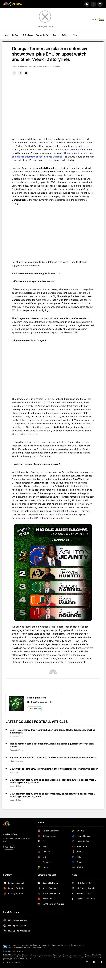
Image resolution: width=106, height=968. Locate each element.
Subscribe (9, 847)
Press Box (57, 945)
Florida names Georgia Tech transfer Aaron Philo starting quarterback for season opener (52, 745)
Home (6, 35)
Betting (64, 35)
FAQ (35, 945)
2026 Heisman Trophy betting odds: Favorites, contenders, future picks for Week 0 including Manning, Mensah (53, 781)
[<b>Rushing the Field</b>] (16, 703)
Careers (14, 945)
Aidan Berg (14, 772)
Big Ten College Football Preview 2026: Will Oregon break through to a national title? (53, 757)
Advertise (6, 945)
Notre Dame (28, 35)
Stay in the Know (10, 834)
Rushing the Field (43, 35)
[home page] (12, 4)
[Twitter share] (20, 73)
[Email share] (26, 73)
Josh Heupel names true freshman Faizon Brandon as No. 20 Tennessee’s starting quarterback (52, 731)
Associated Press (16, 736)
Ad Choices (66, 945)
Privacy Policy (77, 945)
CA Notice (27, 947)
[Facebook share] (14, 73)
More (75, 35)
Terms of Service (39, 947)
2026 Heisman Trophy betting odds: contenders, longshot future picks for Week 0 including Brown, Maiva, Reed (53, 795)
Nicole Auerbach (20, 66)
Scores (55, 35)
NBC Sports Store (45, 945)
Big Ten (15, 35)
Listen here (33, 709)
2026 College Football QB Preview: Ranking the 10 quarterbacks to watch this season (54, 768)
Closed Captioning (26, 945)
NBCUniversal (18, 951)
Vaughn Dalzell (16, 786)
